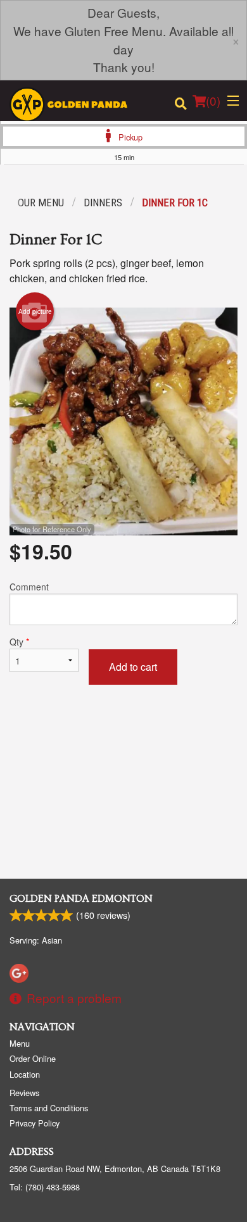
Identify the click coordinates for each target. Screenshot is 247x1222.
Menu (20, 1043)
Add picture (35, 311)
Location (25, 1074)
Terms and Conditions (49, 1108)
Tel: (45, 1187)
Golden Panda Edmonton (81, 898)
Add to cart (133, 666)
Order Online (33, 1058)
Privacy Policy (35, 1123)
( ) (213, 100)
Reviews (24, 1093)
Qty (19, 641)
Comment (29, 586)
